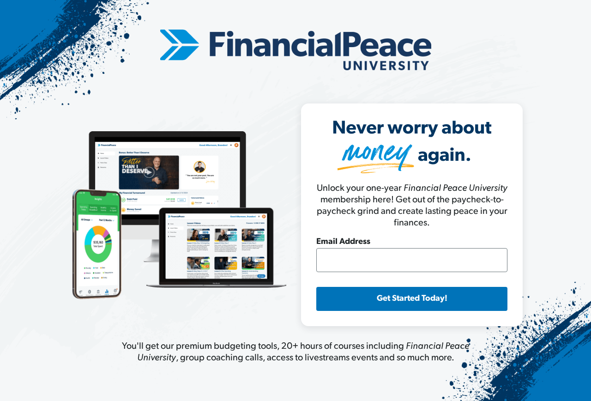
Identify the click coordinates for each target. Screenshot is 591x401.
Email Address (343, 242)
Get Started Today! (412, 299)
